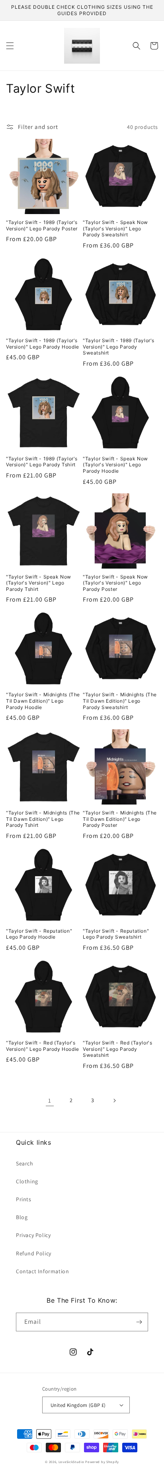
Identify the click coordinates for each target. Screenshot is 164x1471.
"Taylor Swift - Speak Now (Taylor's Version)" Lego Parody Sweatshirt (115, 228)
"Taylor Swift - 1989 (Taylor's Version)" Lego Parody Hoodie (42, 343)
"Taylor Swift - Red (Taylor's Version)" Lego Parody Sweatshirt (117, 1049)
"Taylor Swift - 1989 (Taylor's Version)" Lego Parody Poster (42, 225)
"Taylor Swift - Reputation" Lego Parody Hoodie (39, 934)
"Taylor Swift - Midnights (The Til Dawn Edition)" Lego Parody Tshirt (43, 819)
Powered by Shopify (102, 1461)
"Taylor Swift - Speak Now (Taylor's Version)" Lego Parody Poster (115, 583)
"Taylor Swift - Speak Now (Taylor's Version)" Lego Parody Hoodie (115, 465)
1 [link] (49, 1100)
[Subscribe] (139, 1322)
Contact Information (42, 1271)
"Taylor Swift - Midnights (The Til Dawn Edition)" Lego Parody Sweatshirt (120, 701)
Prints (23, 1199)
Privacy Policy (33, 1235)
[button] (10, 46)
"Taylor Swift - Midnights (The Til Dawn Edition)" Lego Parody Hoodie (43, 701)
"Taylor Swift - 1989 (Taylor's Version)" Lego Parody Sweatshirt (118, 346)
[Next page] (114, 1100)
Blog (21, 1217)
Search (24, 1163)
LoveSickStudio (71, 1461)
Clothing (27, 1181)
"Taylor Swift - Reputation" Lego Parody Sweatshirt (116, 934)
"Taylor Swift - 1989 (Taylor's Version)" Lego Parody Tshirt (42, 462)
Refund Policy (33, 1253)
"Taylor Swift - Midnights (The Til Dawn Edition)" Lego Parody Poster (120, 819)
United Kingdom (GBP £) (78, 1405)
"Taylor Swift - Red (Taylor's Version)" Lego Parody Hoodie (42, 1046)
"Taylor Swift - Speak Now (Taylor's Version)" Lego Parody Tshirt (38, 583)
